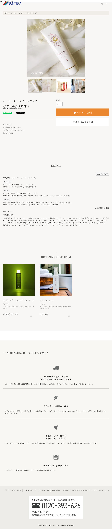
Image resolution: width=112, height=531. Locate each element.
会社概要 (65, 490)
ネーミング (7, 182)
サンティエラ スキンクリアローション (18, 300)
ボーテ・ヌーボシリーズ (29, 13)
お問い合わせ (56, 490)
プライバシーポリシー (97, 490)
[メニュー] (107, 3)
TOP (5, 13)
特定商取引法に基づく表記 (12, 127)
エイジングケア (102, 174)
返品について (7, 124)
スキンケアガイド (15, 490)
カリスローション (47, 300)
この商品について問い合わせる (13, 130)
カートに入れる (84, 112)
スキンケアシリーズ (14, 13)
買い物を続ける (8, 133)
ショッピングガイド (30, 490)
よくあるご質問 (44, 490)
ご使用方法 (7, 199)
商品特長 (6, 191)
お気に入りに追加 (84, 121)
